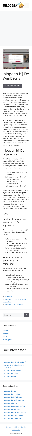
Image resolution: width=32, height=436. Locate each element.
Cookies (5, 337)
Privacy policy (7, 340)
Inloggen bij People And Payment (14, 412)
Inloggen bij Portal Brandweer (13, 400)
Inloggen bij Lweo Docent (12, 370)
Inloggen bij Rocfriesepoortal (13, 415)
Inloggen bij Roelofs (10, 376)
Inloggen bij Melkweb (10, 373)
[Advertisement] (16, 27)
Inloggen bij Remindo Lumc (12, 418)
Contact (5, 331)
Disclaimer (6, 334)
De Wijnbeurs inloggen (12, 85)
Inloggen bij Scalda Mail (11, 409)
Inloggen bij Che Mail (10, 403)
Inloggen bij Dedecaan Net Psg (14, 406)
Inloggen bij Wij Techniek (14, 304)
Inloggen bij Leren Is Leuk (12, 394)
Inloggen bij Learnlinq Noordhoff (14, 362)
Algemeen (8, 296)
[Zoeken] (26, 315)
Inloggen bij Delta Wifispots (12, 397)
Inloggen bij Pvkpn (9, 391)
